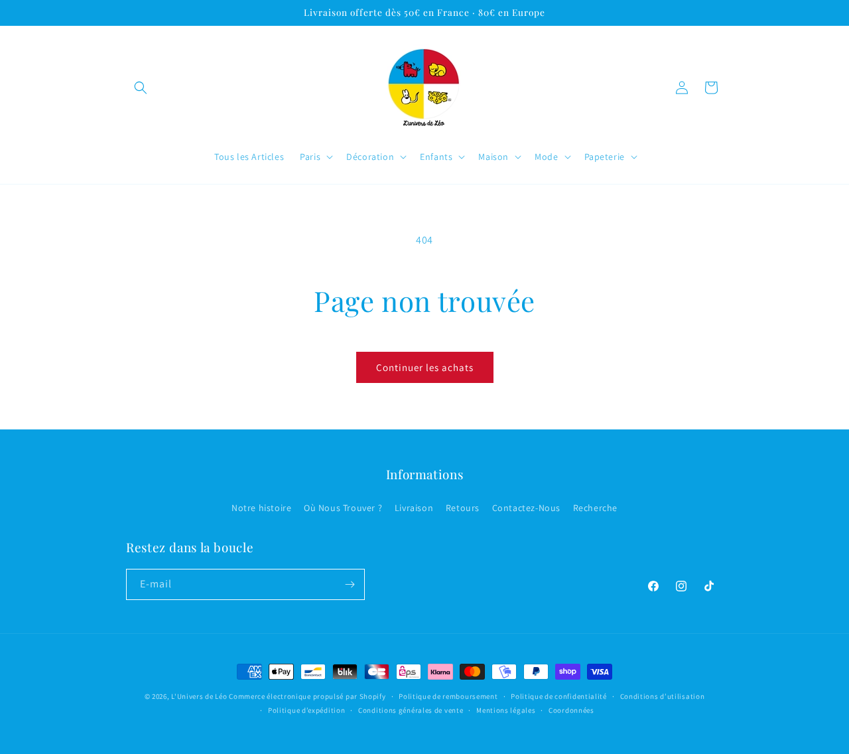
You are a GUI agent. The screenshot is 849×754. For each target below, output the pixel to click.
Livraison (414, 508)
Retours (463, 508)
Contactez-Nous (526, 508)
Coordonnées (571, 710)
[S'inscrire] (349, 584)
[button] (140, 87)
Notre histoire (261, 508)
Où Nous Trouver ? (343, 508)
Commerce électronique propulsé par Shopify (307, 696)
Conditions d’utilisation (662, 696)
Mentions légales (505, 710)
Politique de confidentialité (559, 696)
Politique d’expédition (306, 710)
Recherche (595, 508)
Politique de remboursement (448, 696)
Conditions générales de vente (410, 710)
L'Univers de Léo (199, 696)
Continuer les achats (425, 367)
